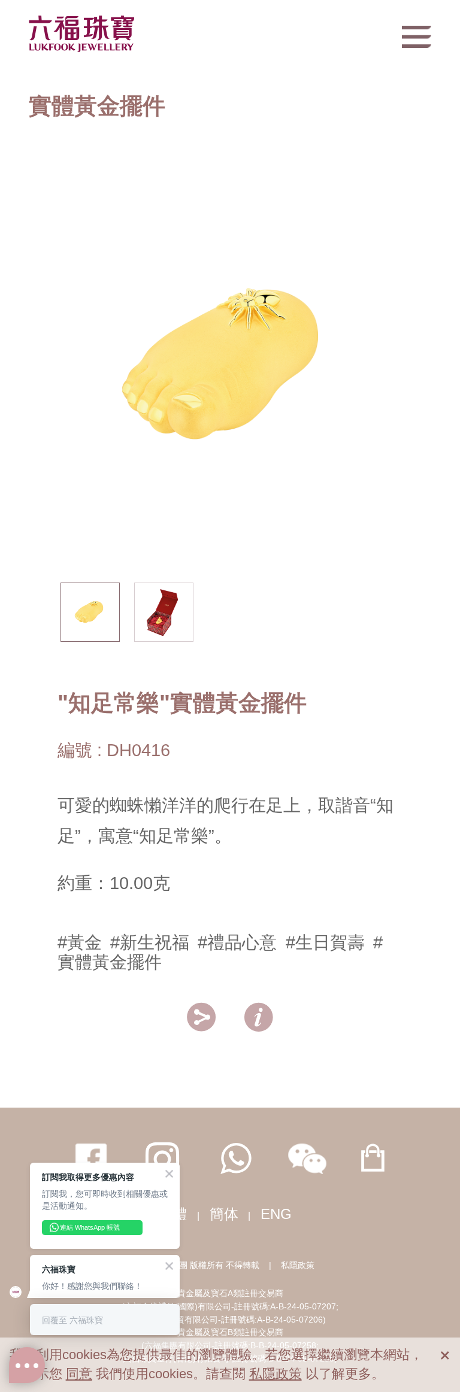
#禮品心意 (237, 942)
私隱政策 (297, 1265)
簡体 (224, 1214)
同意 (79, 1373)
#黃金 (80, 942)
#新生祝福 (149, 942)
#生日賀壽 (325, 942)
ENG (276, 1214)
